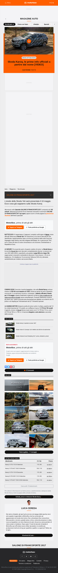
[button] (22, 556)
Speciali (46, 24)
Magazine (13, 189)
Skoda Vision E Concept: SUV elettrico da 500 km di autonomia (33, 329)
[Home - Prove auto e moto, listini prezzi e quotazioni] (30, 3)
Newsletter (13, 561)
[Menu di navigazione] (8, 3)
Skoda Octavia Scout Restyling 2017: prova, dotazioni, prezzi (32, 336)
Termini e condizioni (25, 563)
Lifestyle (36, 24)
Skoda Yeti (14, 251)
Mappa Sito (30, 561)
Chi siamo (22, 561)
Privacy (46, 561)
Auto (6, 189)
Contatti (39, 561)
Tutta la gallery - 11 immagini (28, 452)
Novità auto (8, 24)
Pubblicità (36, 563)
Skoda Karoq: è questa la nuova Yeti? (26, 323)
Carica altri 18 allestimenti (29, 486)
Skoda (19, 310)
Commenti (30, 370)
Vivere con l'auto (23, 24)
